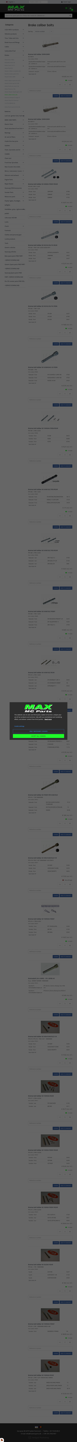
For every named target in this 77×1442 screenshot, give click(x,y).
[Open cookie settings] (2, 1440)
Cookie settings (19, 726)
